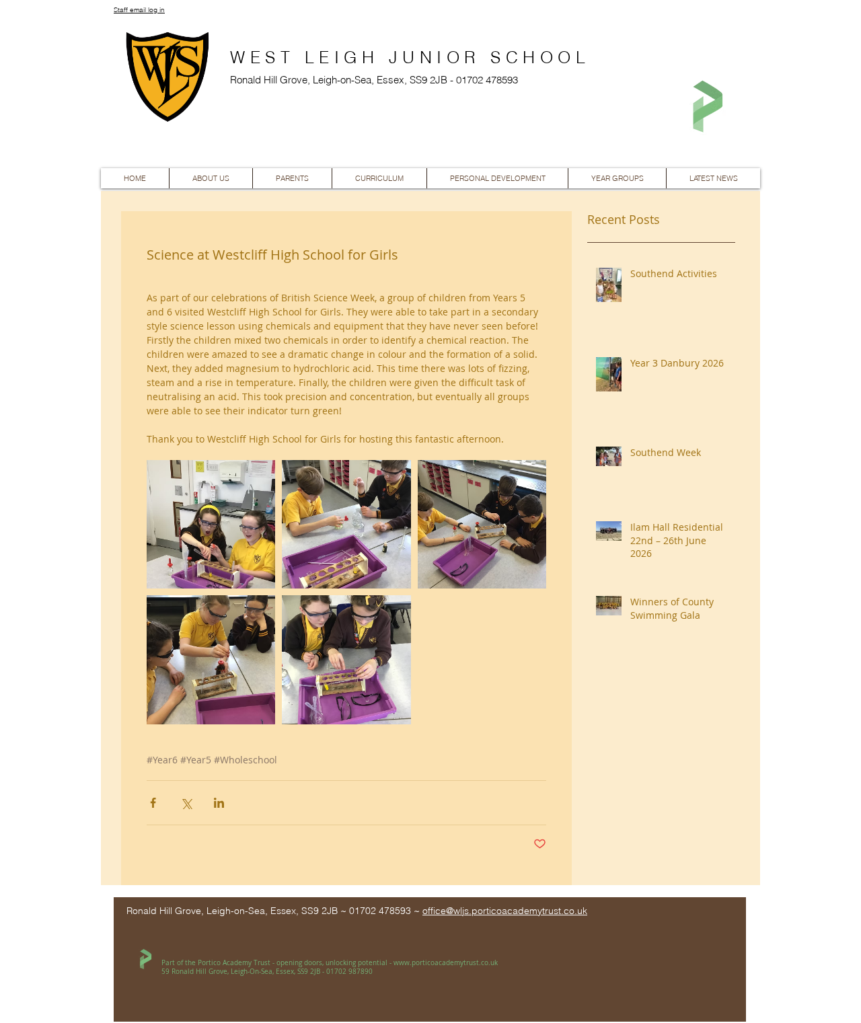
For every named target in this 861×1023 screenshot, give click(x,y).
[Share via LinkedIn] (219, 802)
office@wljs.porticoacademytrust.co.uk (504, 911)
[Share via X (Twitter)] (186, 802)
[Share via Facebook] (153, 802)
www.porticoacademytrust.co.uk (446, 962)
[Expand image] (211, 524)
